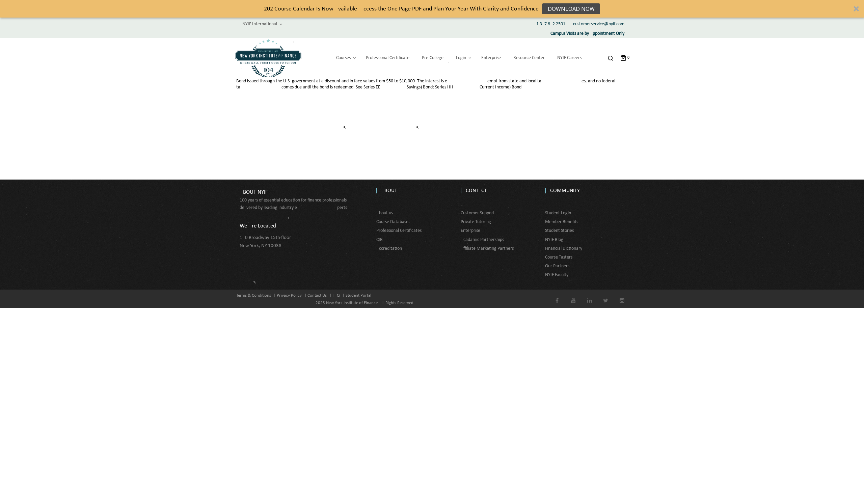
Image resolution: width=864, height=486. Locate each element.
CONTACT (476, 190)
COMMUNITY (565, 190)
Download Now (571, 8)
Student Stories (559, 230)
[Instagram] (621, 295)
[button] (432, 9)
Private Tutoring (476, 221)
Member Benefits (561, 221)
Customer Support (478, 213)
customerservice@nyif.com (598, 24)
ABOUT (389, 190)
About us (384, 213)
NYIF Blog (554, 239)
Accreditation (389, 248)
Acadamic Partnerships (482, 239)
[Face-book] (557, 295)
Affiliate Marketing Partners (487, 248)
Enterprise (470, 230)
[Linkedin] (589, 295)
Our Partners (557, 266)
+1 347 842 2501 (549, 24)
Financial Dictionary (563, 248)
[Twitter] (605, 295)
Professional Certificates (399, 230)
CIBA (380, 239)
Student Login (558, 213)
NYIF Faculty (556, 274)
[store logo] (268, 58)
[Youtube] (573, 295)
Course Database (392, 221)
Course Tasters (558, 257)
